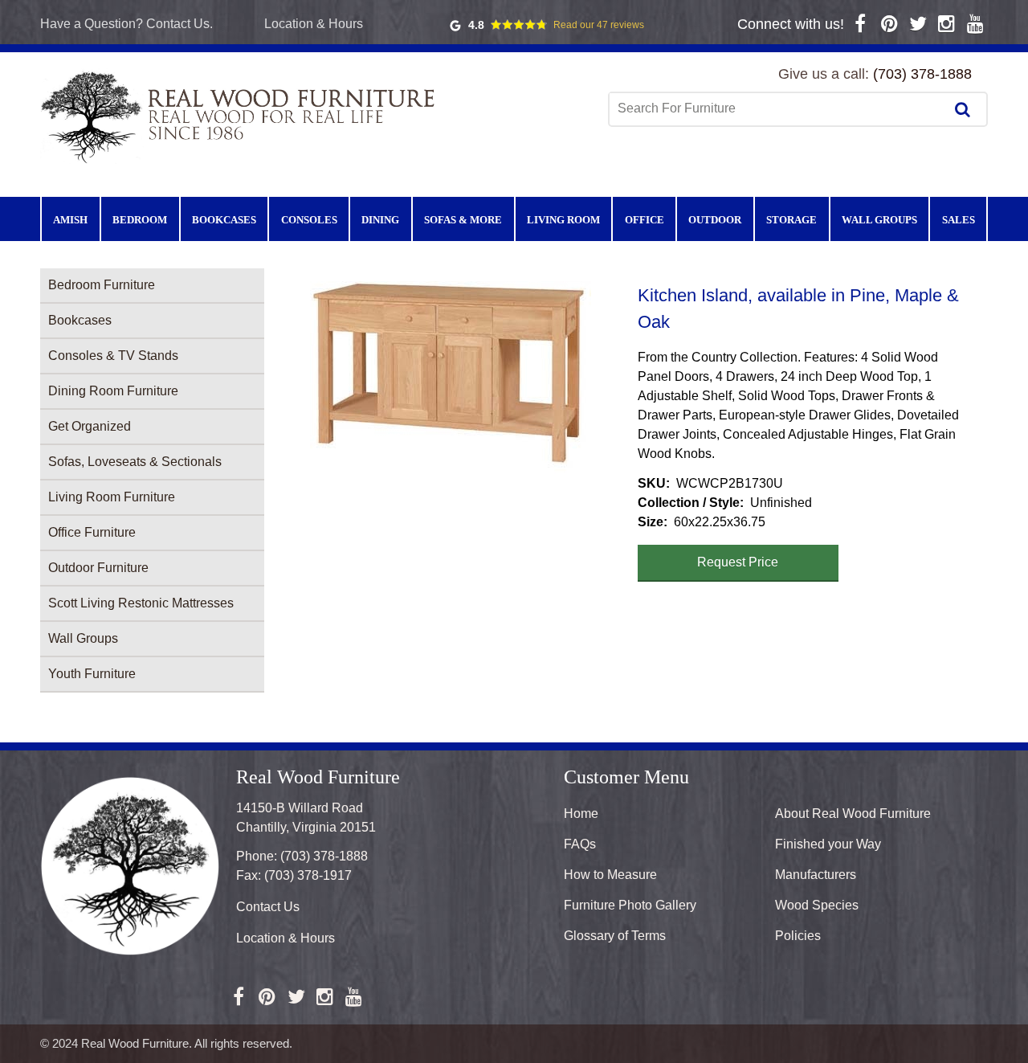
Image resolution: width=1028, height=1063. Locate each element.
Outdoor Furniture (98, 567)
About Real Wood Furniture (853, 813)
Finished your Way (828, 844)
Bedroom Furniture (101, 285)
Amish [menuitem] (70, 220)
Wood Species (817, 905)
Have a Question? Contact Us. (126, 24)
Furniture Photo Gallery (630, 905)
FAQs (580, 844)
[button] (451, 378)
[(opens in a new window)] (860, 24)
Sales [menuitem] (958, 220)
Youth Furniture (92, 674)
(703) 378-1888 (922, 74)
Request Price (737, 562)
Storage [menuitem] (791, 220)
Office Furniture (92, 532)
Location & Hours (313, 24)
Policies (798, 935)
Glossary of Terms (615, 935)
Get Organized (89, 426)
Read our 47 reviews (598, 25)
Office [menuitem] (644, 220)
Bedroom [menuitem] (139, 220)
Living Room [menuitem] (563, 220)
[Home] (241, 116)
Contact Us (268, 907)
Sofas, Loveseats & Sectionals (135, 461)
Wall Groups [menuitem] (879, 220)
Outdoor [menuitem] (714, 220)
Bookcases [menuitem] (224, 220)
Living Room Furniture (111, 497)
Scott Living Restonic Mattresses (141, 603)
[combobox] (778, 108)
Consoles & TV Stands (113, 355)
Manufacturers (815, 874)
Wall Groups (83, 638)
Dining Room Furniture (113, 391)
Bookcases (80, 320)
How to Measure (610, 874)
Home (581, 813)
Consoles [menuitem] (309, 220)
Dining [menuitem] (380, 220)
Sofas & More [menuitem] (463, 220)
